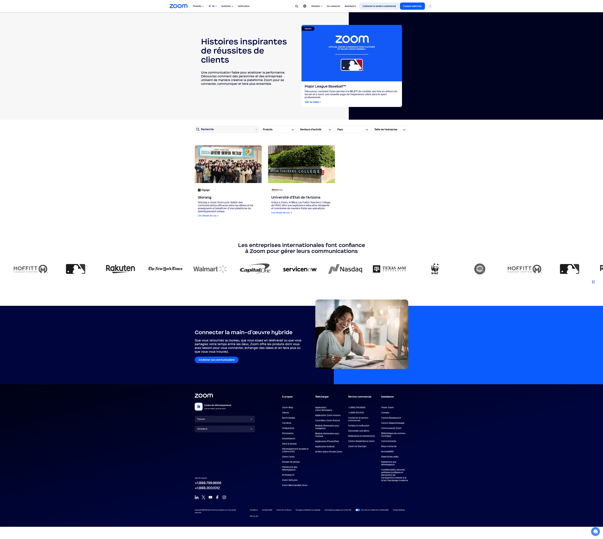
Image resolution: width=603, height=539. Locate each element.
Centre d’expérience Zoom (361, 441)
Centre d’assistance (391, 417)
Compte (385, 412)
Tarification (243, 6)
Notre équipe (288, 417)
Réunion (315, 6)
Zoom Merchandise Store (294, 485)
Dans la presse (289, 443)
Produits (197, 6)
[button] (595, 531)
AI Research (288, 474)
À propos (287, 396)
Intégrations (288, 428)
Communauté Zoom (391, 428)
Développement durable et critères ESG (295, 450)
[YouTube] (210, 497)
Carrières (286, 423)
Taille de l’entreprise (385, 129)
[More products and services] (430, 6)
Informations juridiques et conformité (338, 510)
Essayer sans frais (412, 6)
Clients (285, 412)
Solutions (226, 6)
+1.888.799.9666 (208, 483)
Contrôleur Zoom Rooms (327, 420)
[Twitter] (203, 497)
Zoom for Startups (357, 446)
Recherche (207, 129)
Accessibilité (387, 451)
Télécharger (322, 396)
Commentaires (388, 441)
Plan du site (254, 516)
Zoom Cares (288, 456)
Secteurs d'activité (310, 129)
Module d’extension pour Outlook (327, 435)
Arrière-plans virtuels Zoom (328, 451)
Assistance (350, 6)
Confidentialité (267, 510)
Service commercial (359, 396)
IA (213, 6)
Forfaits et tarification (358, 425)
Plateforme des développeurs (289, 468)
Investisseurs (288, 438)
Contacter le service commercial (379, 6)
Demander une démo (358, 430)
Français (201, 419)
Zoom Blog (287, 407)
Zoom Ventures (289, 480)
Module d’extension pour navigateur (327, 427)
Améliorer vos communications (217, 359)
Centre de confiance (284, 510)
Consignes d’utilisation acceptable (308, 510)
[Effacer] (256, 129)
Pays (340, 129)
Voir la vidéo (312, 102)
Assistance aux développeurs (388, 463)
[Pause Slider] (593, 280)
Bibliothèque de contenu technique (393, 434)
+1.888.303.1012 (207, 488)
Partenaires (287, 433)
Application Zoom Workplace (323, 409)
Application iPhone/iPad (327, 441)
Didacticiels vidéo (390, 456)
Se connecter (333, 6)
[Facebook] (217, 497)
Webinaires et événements (361, 436)
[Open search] (296, 6)
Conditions (254, 510)
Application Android (324, 446)
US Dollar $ (202, 429)
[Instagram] (224, 497)
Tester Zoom (387, 407)
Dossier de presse (291, 461)
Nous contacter (389, 446)
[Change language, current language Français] (304, 6)
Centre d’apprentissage (392, 423)
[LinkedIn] (196, 497)
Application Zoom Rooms (327, 415)
